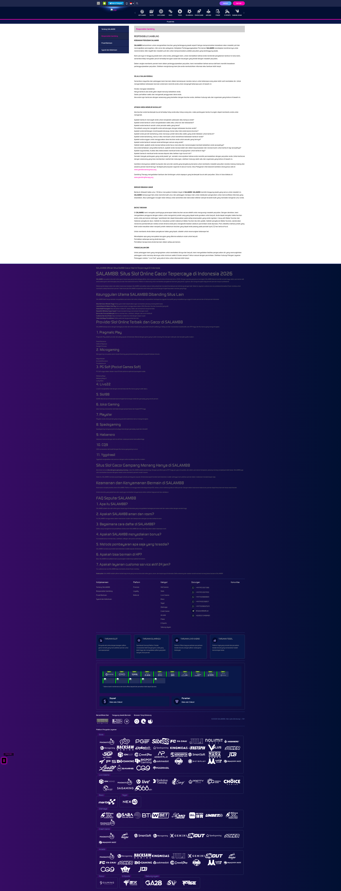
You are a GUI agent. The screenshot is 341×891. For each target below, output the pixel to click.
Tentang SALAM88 (108, 29)
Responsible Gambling (110, 36)
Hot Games (142, 15)
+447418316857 (202, 601)
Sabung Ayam (237, 15)
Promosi (136, 587)
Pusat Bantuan (107, 43)
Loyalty (136, 591)
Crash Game (199, 15)
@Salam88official (202, 611)
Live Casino (161, 15)
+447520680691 (202, 597)
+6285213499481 (203, 615)
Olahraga (189, 15)
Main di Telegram (117, 3)
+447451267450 (202, 592)
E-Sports (227, 15)
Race (170, 15)
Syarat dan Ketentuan (109, 50)
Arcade (208, 15)
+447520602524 (203, 606)
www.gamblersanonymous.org (145, 169)
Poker (218, 15)
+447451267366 (202, 587)
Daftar (238, 3)
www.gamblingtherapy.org (143, 177)
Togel (180, 15)
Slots (152, 15)
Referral (136, 595)
